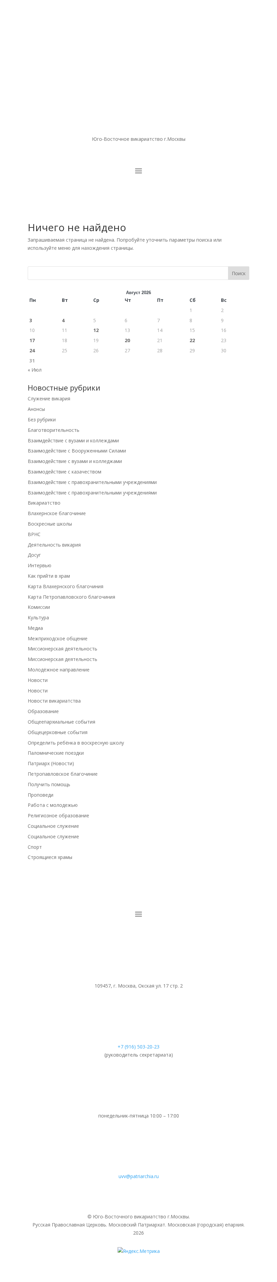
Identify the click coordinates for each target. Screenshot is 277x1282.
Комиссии (39, 607)
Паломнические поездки (56, 753)
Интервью (39, 565)
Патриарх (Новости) (51, 763)
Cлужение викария (49, 398)
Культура (38, 617)
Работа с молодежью (53, 805)
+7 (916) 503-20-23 (138, 1046)
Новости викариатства (54, 701)
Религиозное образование (58, 815)
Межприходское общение (57, 638)
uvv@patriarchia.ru (139, 1176)
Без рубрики (42, 419)
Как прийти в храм (49, 576)
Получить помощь (49, 784)
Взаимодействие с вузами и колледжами (75, 461)
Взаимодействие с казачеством (64, 471)
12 (96, 330)
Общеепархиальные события (61, 722)
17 (32, 340)
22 (192, 340)
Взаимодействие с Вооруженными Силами (77, 450)
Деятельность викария (54, 544)
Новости (38, 680)
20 (127, 340)
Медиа (35, 628)
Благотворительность (53, 430)
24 (32, 350)
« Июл (35, 370)
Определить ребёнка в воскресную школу (76, 742)
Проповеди (40, 795)
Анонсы (36, 409)
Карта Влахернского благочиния (65, 586)
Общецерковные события (57, 732)
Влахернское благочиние (57, 513)
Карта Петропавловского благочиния (71, 597)
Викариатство (44, 503)
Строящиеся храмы (50, 857)
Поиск (239, 273)
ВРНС (34, 534)
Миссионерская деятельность (62, 648)
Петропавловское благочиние (63, 774)
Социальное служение (53, 826)
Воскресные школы (50, 524)
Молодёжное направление (59, 669)
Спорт (35, 847)
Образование (43, 711)
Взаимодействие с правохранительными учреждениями (92, 482)
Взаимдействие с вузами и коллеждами (73, 440)
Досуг (34, 555)
